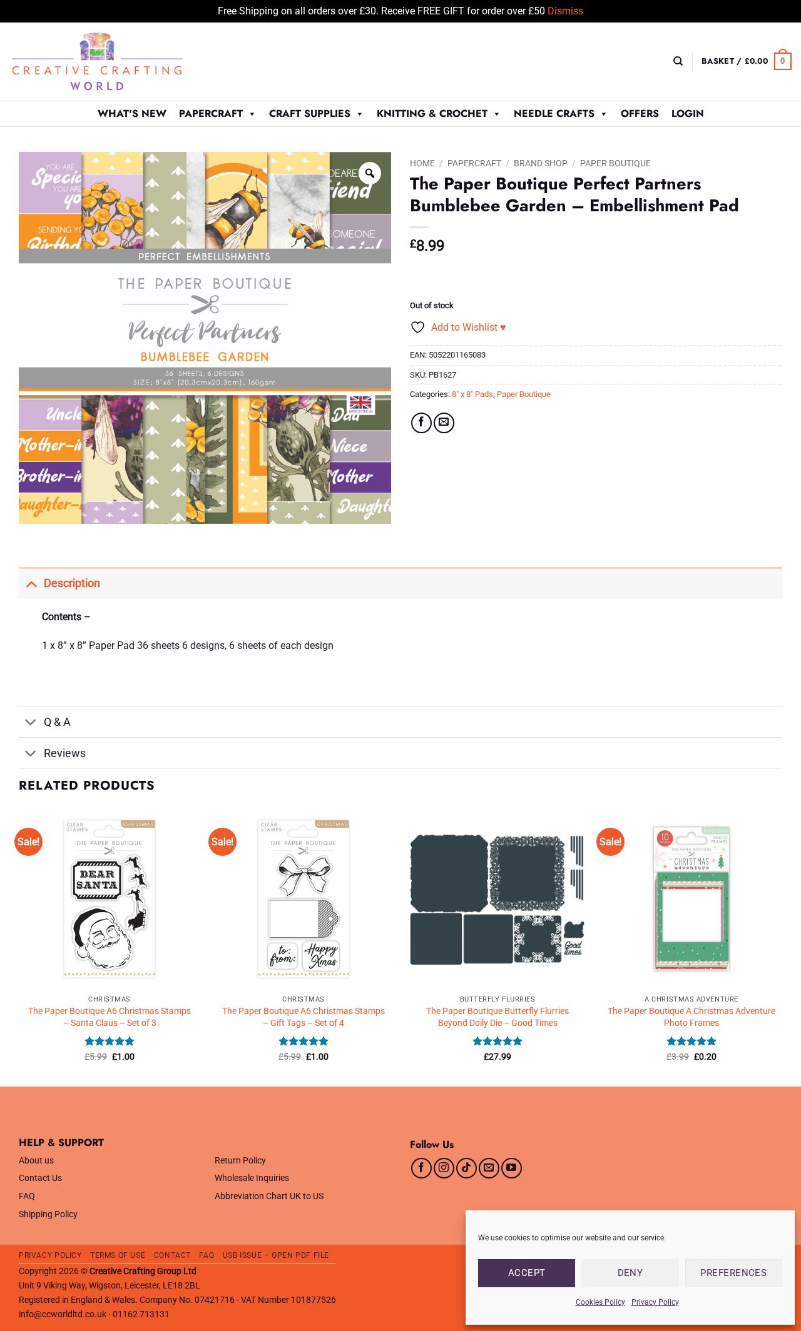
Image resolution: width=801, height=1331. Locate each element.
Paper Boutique (615, 163)
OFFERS (640, 113)
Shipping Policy (48, 1214)
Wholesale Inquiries (252, 1178)
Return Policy (240, 1160)
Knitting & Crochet (432, 113)
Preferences (733, 1272)
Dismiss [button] (565, 11)
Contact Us (40, 1178)
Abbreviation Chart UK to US (269, 1196)
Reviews (65, 753)
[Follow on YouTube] (511, 1168)
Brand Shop (541, 163)
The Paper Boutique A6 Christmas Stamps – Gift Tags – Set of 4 (303, 1017)
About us (36, 1160)
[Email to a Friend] (444, 423)
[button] (747, 61)
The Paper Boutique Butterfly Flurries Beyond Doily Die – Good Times (497, 1017)
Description (72, 583)
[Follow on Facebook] (421, 1168)
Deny (630, 1272)
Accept (527, 1272)
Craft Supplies (309, 113)
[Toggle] (31, 583)
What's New (132, 113)
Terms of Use (117, 1255)
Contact (172, 1255)
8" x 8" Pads (472, 394)
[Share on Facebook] (421, 423)
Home (422, 163)
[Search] (678, 61)
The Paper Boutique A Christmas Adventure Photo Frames (691, 1017)
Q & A (57, 722)
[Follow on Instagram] (444, 1168)
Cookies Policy (600, 1302)
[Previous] (19, 946)
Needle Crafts (554, 113)
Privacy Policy (655, 1302)
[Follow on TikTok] (466, 1168)
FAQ (27, 1196)
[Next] (781, 946)
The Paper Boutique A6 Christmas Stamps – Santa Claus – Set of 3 (109, 1017)
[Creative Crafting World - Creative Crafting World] (120, 62)
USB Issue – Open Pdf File (276, 1255)
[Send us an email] (489, 1168)
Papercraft (211, 113)
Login (687, 113)
